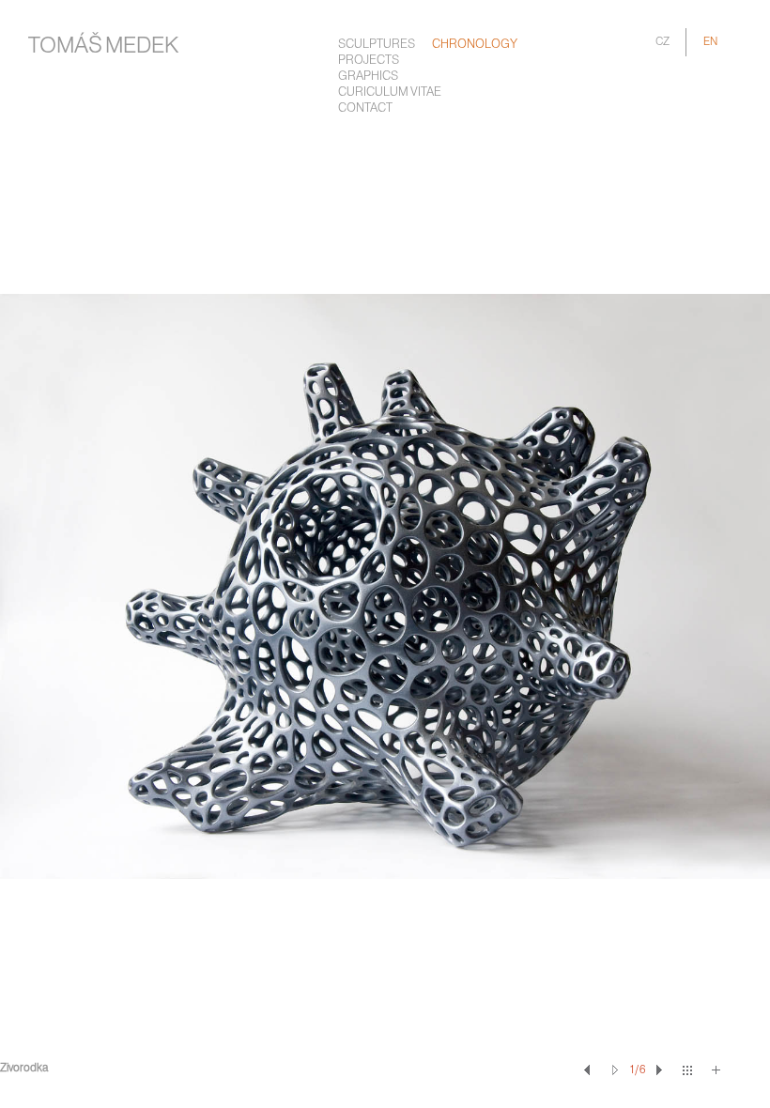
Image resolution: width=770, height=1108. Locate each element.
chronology (474, 44)
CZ (662, 42)
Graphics (368, 76)
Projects (368, 60)
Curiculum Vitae (389, 92)
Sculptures (376, 44)
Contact (365, 108)
